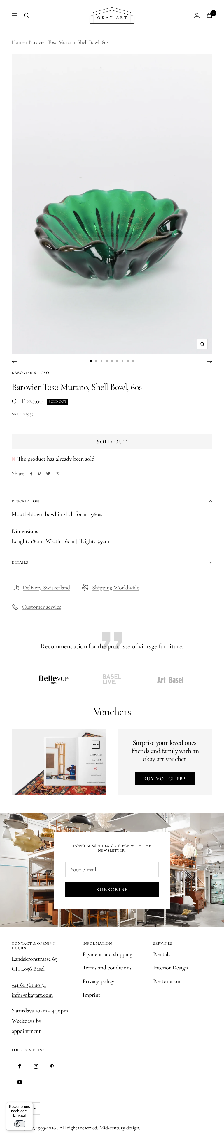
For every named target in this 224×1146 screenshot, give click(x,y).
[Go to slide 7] (122, 361)
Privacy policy (98, 981)
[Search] (26, 15)
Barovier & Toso (30, 372)
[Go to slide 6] (117, 361)
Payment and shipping (107, 954)
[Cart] (209, 15)
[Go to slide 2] (96, 361)
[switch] (19, 1123)
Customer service (41, 606)
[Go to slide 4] (107, 361)
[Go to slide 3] (101, 361)
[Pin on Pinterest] (39, 474)
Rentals (161, 954)
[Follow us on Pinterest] (52, 1066)
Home (18, 42)
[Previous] (14, 361)
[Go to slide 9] (133, 361)
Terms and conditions (107, 967)
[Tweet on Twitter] (48, 474)
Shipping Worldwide (115, 587)
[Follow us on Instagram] (36, 1066)
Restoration (166, 981)
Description (25, 501)
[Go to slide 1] (91, 361)
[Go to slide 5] (112, 361)
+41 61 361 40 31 (29, 984)
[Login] (197, 15)
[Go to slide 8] (128, 361)
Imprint (91, 995)
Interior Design (170, 967)
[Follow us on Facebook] (20, 1066)
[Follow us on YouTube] (20, 1082)
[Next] (209, 361)
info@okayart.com (32, 995)
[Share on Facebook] (31, 474)
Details (20, 562)
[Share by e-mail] (58, 473)
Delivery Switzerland (46, 587)
